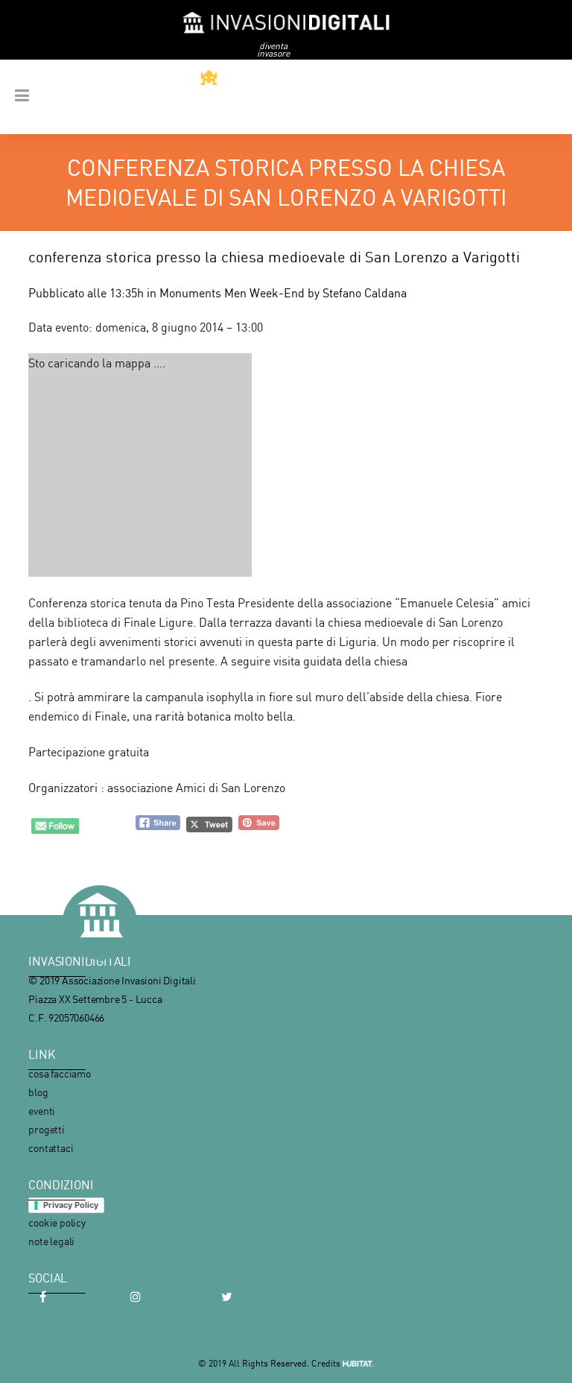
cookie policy (56, 1222)
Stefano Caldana (364, 292)
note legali (51, 1241)
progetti (46, 1129)
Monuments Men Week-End (232, 292)
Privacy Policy (70, 1205)
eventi (41, 1110)
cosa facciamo (59, 1073)
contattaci (50, 1148)
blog (38, 1092)
